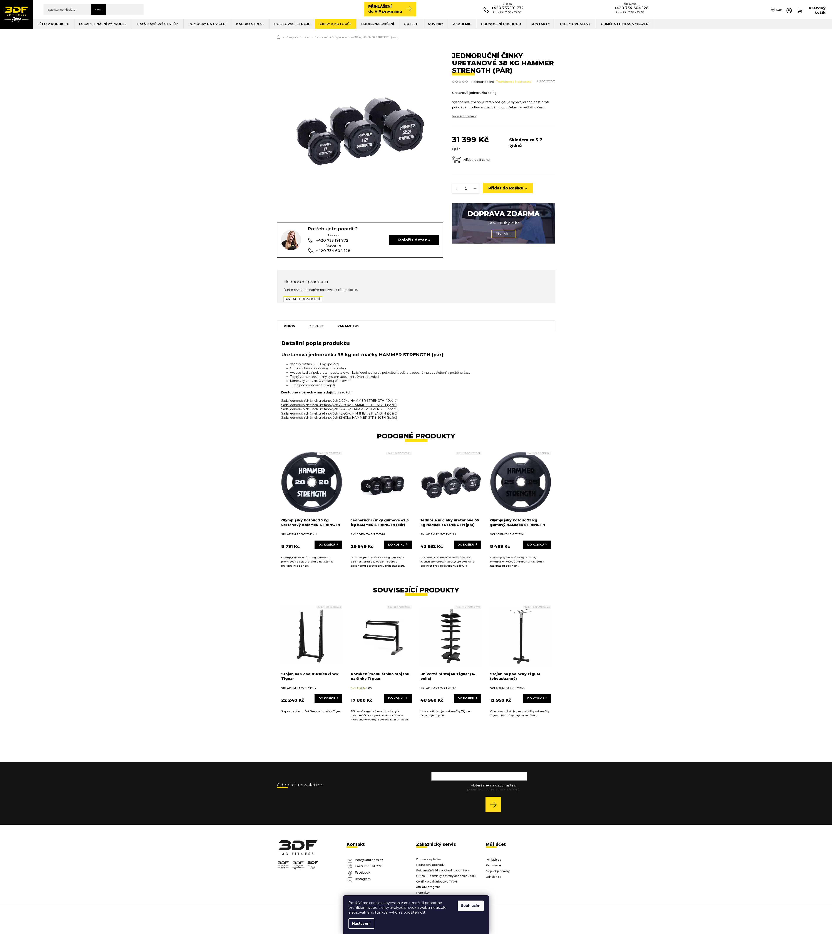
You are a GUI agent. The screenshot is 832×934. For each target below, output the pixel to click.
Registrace (493, 865)
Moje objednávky (498, 871)
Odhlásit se (493, 876)
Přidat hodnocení (303, 299)
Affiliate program (428, 887)
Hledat (99, 9)
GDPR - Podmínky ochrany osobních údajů (446, 876)
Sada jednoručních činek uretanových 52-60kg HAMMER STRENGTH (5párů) (339, 418)
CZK (779, 9)
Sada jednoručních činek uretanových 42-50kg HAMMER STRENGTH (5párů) (339, 413)
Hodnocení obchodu (430, 864)
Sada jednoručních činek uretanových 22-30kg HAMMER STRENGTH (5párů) (339, 405)
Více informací (464, 116)
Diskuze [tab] (316, 326)
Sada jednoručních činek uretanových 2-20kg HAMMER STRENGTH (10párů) (339, 401)
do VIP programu (385, 8)
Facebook (362, 872)
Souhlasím (470, 906)
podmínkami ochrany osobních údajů (493, 789)
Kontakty (423, 892)
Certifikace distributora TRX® (436, 881)
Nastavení (361, 923)
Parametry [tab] (348, 326)
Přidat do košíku (506, 188)
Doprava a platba (428, 859)
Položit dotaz (412, 239)
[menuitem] (53, 24)
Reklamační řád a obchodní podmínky (442, 870)
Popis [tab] (289, 326)
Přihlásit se (495, 804)
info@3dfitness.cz (369, 860)
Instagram (363, 879)
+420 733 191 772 (368, 866)
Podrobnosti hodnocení (513, 82)
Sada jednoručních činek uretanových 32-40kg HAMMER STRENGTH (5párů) (339, 409)
